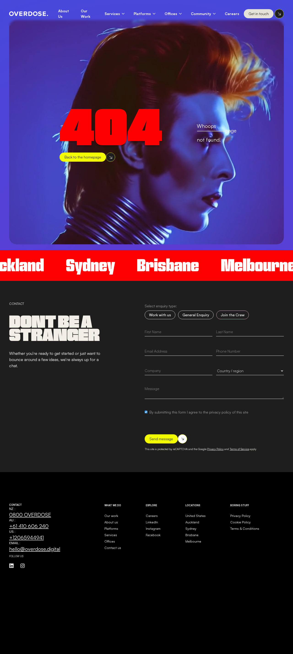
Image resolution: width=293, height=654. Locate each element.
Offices (171, 13)
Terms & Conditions (244, 528)
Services (112, 13)
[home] (28, 13)
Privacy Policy (215, 449)
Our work (111, 516)
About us (111, 522)
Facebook (153, 535)
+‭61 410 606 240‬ (29, 526)
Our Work (85, 14)
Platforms (142, 13)
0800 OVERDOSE (30, 514)
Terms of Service (239, 449)
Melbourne (239, 265)
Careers (232, 13)
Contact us (112, 548)
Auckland (192, 522)
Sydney (71, 265)
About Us (63, 14)
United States (195, 516)
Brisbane (149, 265)
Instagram (153, 528)
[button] (117, 13)
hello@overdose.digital (34, 549)
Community (201, 13)
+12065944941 (26, 537)
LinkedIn (152, 522)
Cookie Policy (240, 522)
